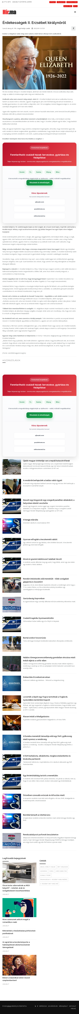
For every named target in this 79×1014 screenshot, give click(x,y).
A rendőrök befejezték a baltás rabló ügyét (42, 480)
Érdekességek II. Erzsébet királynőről (53, 879)
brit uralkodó (63, 867)
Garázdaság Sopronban (34, 598)
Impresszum (43, 1006)
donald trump (45, 875)
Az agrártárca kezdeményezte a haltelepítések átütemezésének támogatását (16, 944)
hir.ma (9, 1006)
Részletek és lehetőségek (39, 182)
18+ (15, 28)
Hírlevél (73, 1008)
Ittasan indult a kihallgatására (36, 716)
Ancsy (10, 28)
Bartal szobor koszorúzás (34, 638)
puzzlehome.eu (39, 209)
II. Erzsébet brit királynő (49, 883)
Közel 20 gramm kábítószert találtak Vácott (42, 559)
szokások (43, 871)
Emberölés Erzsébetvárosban (36, 677)
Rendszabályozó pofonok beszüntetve (40, 834)
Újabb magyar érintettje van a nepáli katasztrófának (46, 461)
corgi (51, 871)
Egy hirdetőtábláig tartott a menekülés (40, 775)
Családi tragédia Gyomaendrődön (38, 618)
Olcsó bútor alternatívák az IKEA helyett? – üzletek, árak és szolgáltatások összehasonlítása (16, 888)
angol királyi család (47, 867)
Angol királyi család (23, 28)
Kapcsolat (72, 1006)
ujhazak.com (39, 202)
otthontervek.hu (39, 216)
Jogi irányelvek (53, 1006)
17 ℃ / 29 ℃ (7, 2)
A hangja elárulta (30, 520)
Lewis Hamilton (61, 871)
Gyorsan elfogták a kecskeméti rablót (40, 539)
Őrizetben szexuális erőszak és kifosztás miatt (44, 795)
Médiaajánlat (63, 1006)
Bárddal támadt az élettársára (36, 815)
